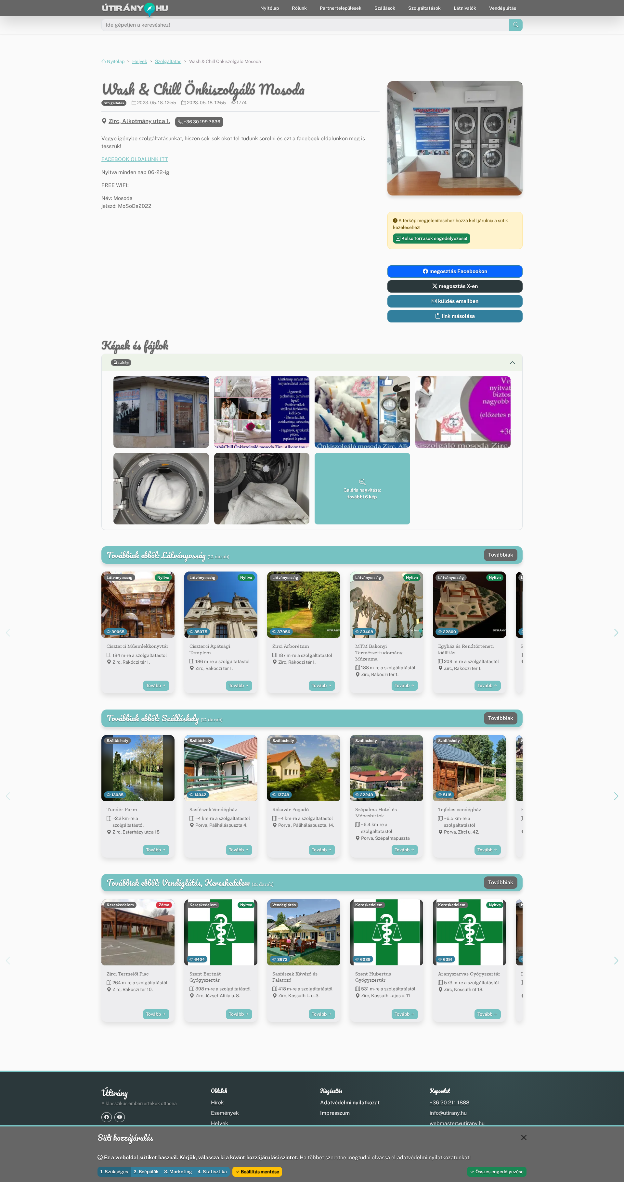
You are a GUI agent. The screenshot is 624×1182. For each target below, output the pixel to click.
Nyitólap (269, 8)
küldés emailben (457, 301)
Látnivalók (465, 8)
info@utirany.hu (448, 1113)
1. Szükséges (114, 1171)
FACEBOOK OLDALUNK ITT (134, 159)
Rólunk (299, 8)
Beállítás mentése (259, 1171)
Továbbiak (500, 555)
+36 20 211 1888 (449, 1103)
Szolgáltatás (168, 61)
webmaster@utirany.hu (457, 1123)
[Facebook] (106, 1117)
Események (225, 1113)
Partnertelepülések (340, 8)
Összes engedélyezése (499, 1171)
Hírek (217, 1103)
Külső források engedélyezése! (433, 238)
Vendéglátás (502, 8)
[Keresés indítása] (516, 25)
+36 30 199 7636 (201, 121)
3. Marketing (178, 1171)
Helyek (139, 61)
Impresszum (335, 1113)
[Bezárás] (524, 1137)
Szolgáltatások (424, 8)
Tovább (154, 685)
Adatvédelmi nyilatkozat (350, 1103)
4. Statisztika (212, 1171)
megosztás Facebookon (457, 271)
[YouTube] (119, 1117)
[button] (161, 412)
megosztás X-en (457, 286)
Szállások (384, 8)
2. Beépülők (146, 1171)
